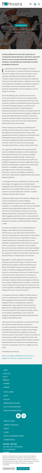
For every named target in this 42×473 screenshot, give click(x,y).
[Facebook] (18, 415)
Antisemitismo (21, 25)
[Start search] (39, 4)
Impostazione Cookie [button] (9, 468)
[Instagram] (23, 415)
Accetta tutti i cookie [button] (23, 468)
